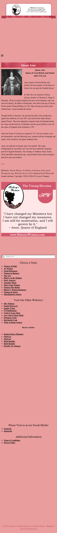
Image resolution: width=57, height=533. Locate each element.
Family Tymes (9, 308)
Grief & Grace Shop (12, 313)
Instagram (8, 431)
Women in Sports (11, 292)
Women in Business (11, 273)
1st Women (8, 268)
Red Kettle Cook (10, 320)
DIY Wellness (9, 303)
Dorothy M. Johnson (12, 346)
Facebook (7, 428)
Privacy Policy (9, 442)
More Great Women (12, 285)
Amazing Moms (10, 282)
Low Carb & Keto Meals (13, 315)
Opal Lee (7, 336)
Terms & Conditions (12, 440)
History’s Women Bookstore (15, 289)
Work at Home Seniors (13, 322)
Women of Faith (10, 266)
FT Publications (10, 310)
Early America (10, 280)
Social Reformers (10, 271)
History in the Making (13, 278)
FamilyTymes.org (11, 306)
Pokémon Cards (10, 317)
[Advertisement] (28, 37)
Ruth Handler (9, 341)
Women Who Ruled (12, 287)
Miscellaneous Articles (12, 294)
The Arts (7, 275)
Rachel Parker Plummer (13, 334)
